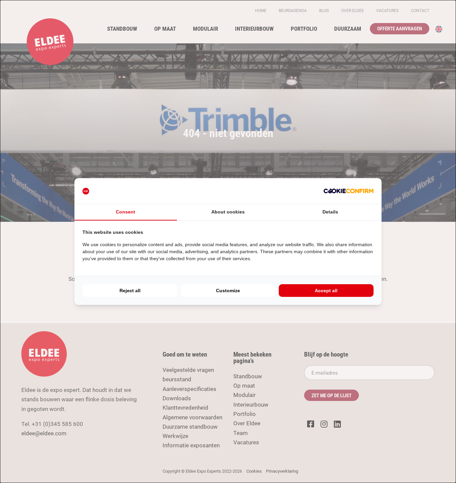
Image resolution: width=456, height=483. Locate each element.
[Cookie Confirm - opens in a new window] (348, 190)
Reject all (130, 290)
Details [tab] (330, 211)
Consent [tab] (125, 211)
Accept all (326, 290)
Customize (228, 290)
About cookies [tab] (228, 211)
